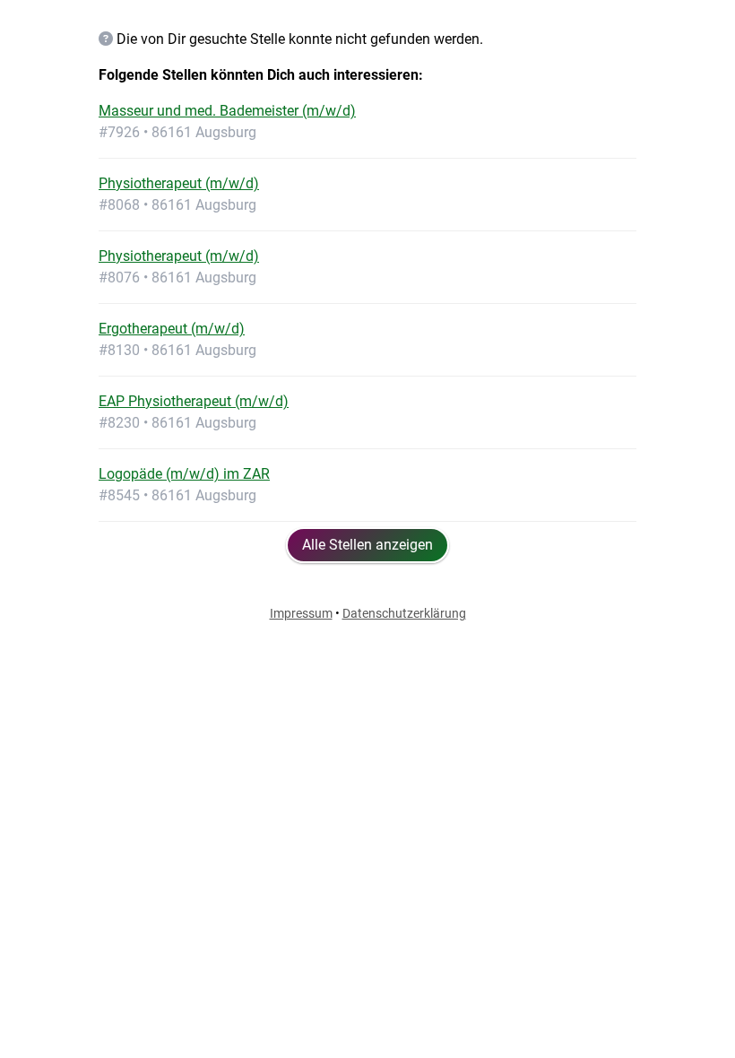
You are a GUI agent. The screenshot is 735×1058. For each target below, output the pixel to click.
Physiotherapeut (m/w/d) (179, 183)
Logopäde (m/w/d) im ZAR (184, 473)
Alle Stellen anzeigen (367, 544)
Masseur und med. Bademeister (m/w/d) (227, 110)
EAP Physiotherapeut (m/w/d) (194, 401)
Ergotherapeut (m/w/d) (172, 328)
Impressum (301, 613)
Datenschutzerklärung (404, 613)
